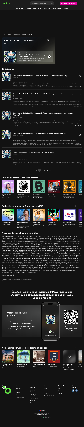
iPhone (59, 388)
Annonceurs (19, 394)
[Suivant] (80, 177)
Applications (47, 390)
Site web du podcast (7, 275)
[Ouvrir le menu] (80, 3)
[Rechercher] (52, 3)
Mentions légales (34, 398)
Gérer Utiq (32, 400)
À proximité (47, 8)
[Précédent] (75, 177)
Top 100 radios (19, 8)
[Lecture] (49, 56)
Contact (46, 388)
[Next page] (47, 170)
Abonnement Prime (49, 395)
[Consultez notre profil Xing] (76, 390)
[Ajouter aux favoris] (48, 40)
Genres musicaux (56, 8)
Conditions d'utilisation (33, 391)
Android (60, 393)
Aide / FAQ (46, 393)
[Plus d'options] (52, 40)
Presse (18, 392)
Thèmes (66, 8)
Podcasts (28, 8)
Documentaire (19, 47)
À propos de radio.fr (19, 389)
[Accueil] (4, 34)
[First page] (33, 170)
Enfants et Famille (26, 279)
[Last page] (51, 170)
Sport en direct (37, 8)
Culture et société (9, 47)
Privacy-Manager (34, 403)
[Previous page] (36, 170)
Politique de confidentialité (33, 395)
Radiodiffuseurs (20, 397)
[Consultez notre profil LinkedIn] (73, 390)
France (43, 410)
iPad (59, 390)
